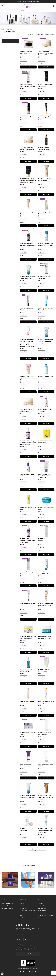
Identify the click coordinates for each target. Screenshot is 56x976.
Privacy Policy (41, 903)
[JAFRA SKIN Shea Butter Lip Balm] (28, 499)
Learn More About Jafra (7, 908)
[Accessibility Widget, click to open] (2, 973)
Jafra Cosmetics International (27, 968)
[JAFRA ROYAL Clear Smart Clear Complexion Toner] (46, 368)
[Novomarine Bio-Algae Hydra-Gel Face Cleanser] (46, 564)
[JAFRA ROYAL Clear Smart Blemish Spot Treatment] (46, 300)
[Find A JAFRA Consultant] (50, 6)
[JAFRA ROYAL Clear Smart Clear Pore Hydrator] (28, 268)
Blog (21, 915)
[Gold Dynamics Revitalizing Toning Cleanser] (46, 170)
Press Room (22, 917)
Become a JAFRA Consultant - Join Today (28, 1)
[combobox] (28, 10)
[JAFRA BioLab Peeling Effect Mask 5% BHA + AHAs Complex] (28, 628)
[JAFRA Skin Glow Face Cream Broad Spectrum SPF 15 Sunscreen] (46, 787)
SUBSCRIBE (28, 954)
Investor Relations (42, 910)
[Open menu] (3, 6)
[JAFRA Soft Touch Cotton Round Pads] (28, 820)
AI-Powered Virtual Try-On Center (27, 910)
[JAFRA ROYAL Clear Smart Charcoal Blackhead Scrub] (28, 787)
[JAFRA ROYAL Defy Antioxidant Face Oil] (46, 139)
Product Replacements (7, 905)
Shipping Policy (41, 905)
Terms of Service (42, 908)
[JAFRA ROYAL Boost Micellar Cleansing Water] (46, 693)
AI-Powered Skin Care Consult (27, 913)
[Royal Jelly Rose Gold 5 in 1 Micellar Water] (28, 693)
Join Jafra (22, 905)
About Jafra (22, 903)
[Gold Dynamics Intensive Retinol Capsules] (28, 401)
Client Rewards (23, 908)
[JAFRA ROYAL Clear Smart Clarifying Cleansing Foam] (46, 235)
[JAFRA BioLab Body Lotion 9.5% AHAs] (46, 756)
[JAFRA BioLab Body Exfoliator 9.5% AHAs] (28, 756)
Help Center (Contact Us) (7, 903)
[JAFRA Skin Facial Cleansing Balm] (46, 499)
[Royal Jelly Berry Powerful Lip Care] (28, 466)
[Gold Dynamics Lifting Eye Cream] (28, 204)
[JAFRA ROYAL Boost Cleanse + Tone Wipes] (46, 433)
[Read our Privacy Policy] (39, 947)
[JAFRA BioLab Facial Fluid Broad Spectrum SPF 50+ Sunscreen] (46, 595)
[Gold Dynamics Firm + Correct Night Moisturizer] (28, 139)
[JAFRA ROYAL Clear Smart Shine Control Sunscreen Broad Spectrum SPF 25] (46, 331)
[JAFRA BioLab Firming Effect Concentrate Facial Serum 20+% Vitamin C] (46, 820)
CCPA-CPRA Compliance (43, 913)
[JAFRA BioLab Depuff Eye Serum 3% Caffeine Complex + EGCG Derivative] (28, 433)
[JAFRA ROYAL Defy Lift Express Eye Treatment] (46, 108)
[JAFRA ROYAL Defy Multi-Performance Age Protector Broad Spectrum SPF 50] (28, 170)
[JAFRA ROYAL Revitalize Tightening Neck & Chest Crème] (28, 368)
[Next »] (44, 849)
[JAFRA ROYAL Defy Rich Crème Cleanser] (46, 76)
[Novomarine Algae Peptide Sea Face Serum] (28, 661)
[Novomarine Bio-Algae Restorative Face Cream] (46, 628)
